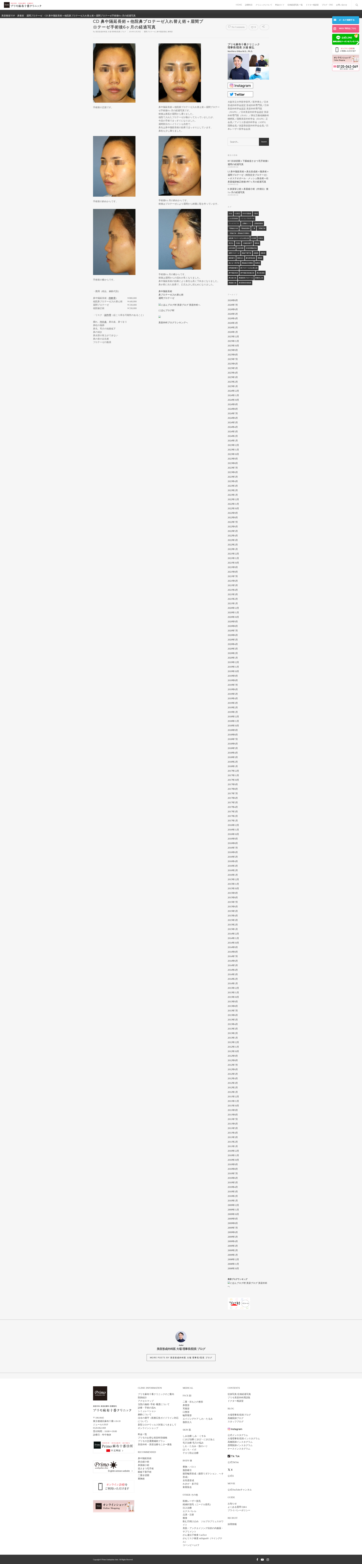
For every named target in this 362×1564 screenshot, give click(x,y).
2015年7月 (233, 902)
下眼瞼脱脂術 (245, 228)
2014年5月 (233, 965)
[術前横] (114, 276)
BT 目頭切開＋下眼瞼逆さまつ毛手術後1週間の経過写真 (248, 163)
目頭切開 (240, 248)
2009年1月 (233, 1255)
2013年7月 (233, 1010)
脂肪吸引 (232, 258)
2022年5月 (233, 531)
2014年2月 (233, 979)
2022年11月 (233, 504)
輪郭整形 (187, 1415)
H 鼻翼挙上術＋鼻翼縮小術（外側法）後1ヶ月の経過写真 (248, 191)
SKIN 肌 (187, 1430)
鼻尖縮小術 (232, 278)
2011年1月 (233, 1146)
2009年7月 (233, 1228)
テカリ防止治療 (191, 1453)
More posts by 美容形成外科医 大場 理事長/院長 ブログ (181, 1357)
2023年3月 (233, 486)
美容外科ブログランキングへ (173, 322)
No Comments (238, 27)
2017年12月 (233, 771)
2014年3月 (233, 974)
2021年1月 (233, 603)
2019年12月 (233, 662)
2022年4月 (233, 535)
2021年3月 (233, 594)
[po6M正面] (180, 103)
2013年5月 (233, 1019)
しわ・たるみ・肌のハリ (195, 1446)
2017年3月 (233, 811)
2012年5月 (233, 1074)
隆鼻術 (257, 263)
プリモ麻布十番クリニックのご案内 (156, 1394)
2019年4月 (233, 698)
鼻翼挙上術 (259, 278)
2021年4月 (233, 590)
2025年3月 (233, 377)
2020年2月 (233, 653)
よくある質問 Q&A (237, 1507)
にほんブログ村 (166, 310)
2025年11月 (233, 341)
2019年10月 (233, 671)
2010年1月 (233, 1200)
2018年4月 (233, 753)
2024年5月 (233, 422)
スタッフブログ (236, 1421)
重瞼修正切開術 (247, 263)
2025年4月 (233, 373)
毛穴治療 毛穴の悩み (193, 1443)
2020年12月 (233, 608)
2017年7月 (233, 793)
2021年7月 (233, 576)
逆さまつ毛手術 (234, 263)
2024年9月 (233, 404)
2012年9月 (233, 1056)
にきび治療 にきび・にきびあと (199, 1439)
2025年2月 (233, 382)
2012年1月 (233, 1092)
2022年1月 (233, 549)
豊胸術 (260, 258)
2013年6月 (233, 1015)
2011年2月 (233, 1142)
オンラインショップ (148, 1428)
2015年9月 (233, 893)
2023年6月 (233, 472)
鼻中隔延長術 (162, 32)
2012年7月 (233, 1065)
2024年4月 (233, 427)
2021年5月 (233, 585)
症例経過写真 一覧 (295, 5)
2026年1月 (233, 332)
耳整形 (186, 1408)
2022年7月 (233, 522)
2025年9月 (233, 350)
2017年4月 (233, 807)
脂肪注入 (240, 258)
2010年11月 (233, 1155)
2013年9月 (233, 1001)
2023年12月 (233, 445)
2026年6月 (233, 309)
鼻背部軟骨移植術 (245, 283)
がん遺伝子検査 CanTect (195, 1535)
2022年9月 (233, 513)
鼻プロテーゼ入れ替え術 (171, 294)
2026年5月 (233, 314)
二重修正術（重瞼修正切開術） (239, 233)
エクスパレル (189, 1511)
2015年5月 (233, 911)
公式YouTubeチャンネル (240, 1490)
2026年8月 (233, 300)
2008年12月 (233, 1259)
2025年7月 (233, 359)
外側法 (238, 243)
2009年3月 (233, 1246)
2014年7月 (233, 956)
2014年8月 (233, 952)
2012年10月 (233, 1051)
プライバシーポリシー (239, 1510)
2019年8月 (233, 680)
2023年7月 (233, 468)
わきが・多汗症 (191, 1484)
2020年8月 (233, 626)
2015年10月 (233, 888)
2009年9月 (233, 1218)
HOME (239, 5)
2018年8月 (233, 734)
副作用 (107, 315)
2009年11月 (233, 1209)
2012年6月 (233, 1069)
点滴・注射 (188, 1514)
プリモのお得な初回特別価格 (152, 1437)
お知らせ (232, 1503)
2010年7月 (233, 1173)
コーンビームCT (191, 1545)
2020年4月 (233, 644)
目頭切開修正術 (251, 248)
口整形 (186, 1412)
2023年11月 (233, 449)
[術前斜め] (114, 198)
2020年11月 (233, 612)
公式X (231, 1476)
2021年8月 (233, 572)
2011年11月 (233, 1101)
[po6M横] (180, 271)
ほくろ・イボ (189, 1449)
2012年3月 (233, 1083)
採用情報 (232, 1524)
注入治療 (187, 1508)
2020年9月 (233, 621)
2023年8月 (233, 463)
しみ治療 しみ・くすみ (194, 1436)
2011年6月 (233, 1123)
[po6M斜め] (180, 197)
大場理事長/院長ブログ (239, 1415)
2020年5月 (233, 639)
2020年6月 (233, 635)
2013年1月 (233, 1038)
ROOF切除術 (247, 213)
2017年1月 (233, 820)
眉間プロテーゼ (150, 32)
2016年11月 (233, 829)
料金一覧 (142, 1434)
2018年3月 (233, 757)
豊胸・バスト (189, 1467)
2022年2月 (233, 544)
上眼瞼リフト (246, 223)
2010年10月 (233, 1160)
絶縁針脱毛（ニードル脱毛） (197, 1504)
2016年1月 (233, 875)
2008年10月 (233, 1268)
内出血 (103, 322)
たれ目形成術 (233, 218)
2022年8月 (233, 517)
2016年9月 (233, 838)
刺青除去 (187, 1487)
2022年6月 (233, 526)
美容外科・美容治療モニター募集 (155, 1444)
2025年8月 (233, 354)
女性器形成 (188, 1480)
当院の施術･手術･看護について (154, 1404)
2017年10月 (233, 780)
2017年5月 (233, 802)
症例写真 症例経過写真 (239, 1394)
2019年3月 (233, 703)
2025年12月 (233, 336)
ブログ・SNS (327, 5)
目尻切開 (232, 248)
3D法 (230, 213)
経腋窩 (256, 253)
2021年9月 (233, 567)
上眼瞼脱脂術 (258, 223)
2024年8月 (233, 409)
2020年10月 (233, 617)
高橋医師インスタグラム (240, 1442)
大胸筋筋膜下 (247, 243)
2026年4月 (233, 318)
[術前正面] (114, 104)
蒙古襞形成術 (250, 258)
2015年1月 (233, 929)
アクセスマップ (146, 1401)
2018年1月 (233, 766)
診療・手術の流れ (147, 1408)
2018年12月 (233, 716)
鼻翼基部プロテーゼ (246, 278)
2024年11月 (233, 395)
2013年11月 (233, 992)
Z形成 (256, 213)
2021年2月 (233, 599)
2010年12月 (233, 1151)
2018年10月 (233, 725)
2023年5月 (233, 477)
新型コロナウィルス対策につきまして (157, 1424)
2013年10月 (233, 997)
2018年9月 (233, 730)
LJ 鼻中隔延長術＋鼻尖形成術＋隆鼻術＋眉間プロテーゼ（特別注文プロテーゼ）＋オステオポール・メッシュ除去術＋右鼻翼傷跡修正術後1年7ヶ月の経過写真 (248, 176)
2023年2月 (233, 490)
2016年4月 (233, 861)
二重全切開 (143, 1475)
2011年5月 (233, 1128)
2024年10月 (233, 400)
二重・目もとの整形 (193, 1402)
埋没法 (231, 243)
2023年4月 (233, 481)
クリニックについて (264, 5)
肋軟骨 (112, 298)
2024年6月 (233, 418)
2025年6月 (233, 363)
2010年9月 (233, 1164)
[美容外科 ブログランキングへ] (160, 319)
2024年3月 (233, 431)
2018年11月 (233, 721)
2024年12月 (233, 391)
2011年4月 (233, 1133)
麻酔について (144, 1414)
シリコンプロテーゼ (247, 218)
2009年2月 (233, 1250)
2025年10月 (233, 345)
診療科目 (248, 5)
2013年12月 (233, 988)
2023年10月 (233, 454)
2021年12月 (233, 553)
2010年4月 (233, 1187)
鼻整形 (170, 32)
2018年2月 (233, 762)
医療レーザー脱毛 (192, 1501)
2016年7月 (233, 848)
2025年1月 (233, 386)
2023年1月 (233, 495)
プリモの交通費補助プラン (151, 1441)
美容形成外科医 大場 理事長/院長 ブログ (110, 32)
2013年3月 (233, 1028)
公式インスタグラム (238, 1435)
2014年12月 (233, 933)
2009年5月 (233, 1237)
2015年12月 (233, 879)
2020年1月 (233, 658)
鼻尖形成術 (261, 273)
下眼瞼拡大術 (233, 228)
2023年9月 (233, 458)
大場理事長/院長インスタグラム (244, 1438)
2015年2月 (233, 924)
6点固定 (237, 213)
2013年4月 (233, 1024)
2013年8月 (233, 1006)
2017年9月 (233, 784)
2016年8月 (233, 843)
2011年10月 (233, 1105)
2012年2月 (233, 1087)
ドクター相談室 (312, 5)
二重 (253, 228)
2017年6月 (233, 798)
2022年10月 (233, 508)
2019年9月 (233, 676)
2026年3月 (233, 323)
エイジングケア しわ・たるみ (198, 1419)
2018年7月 (233, 739)
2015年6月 (233, 906)
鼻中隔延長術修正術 (247, 273)
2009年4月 (233, 1241)
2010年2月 (233, 1196)
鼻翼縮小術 (232, 283)
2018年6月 (233, 743)
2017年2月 (233, 816)
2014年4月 (233, 970)
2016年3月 (233, 866)
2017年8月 (233, 789)
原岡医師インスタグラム (240, 1445)
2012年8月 (233, 1060)
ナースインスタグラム (239, 1449)
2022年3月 (233, 540)
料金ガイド (279, 5)
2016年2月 (233, 870)
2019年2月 (233, 707)
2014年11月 (233, 938)
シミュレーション (147, 1411)
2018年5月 (233, 748)
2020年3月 (233, 648)
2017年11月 (233, 775)
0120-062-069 (99, 1428)
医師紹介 (142, 1397)
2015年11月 (233, 884)
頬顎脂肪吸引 (233, 268)
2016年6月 (233, 852)
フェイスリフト (234, 223)
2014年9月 (233, 947)
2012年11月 (233, 1047)
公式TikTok (233, 1462)
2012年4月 (233, 1078)
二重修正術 (261, 228)
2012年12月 (233, 1042)
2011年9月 (233, 1110)
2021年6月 (233, 581)
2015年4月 (233, 915)
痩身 (185, 1518)
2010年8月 (233, 1169)
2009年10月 (233, 1214)
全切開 (253, 238)
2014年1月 (233, 983)
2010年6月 (233, 1178)
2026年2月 (233, 327)
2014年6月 (233, 961)
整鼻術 (257, 243)
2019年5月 (233, 694)
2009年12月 (233, 1205)
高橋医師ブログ (236, 1418)
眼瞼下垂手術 (246, 253)
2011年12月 (233, 1096)
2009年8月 (233, 1223)
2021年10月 (233, 563)
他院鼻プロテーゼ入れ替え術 (239, 238)
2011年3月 (233, 1137)
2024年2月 (233, 436)
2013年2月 (233, 1033)
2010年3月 (233, 1191)
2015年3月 (233, 920)
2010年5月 (233, 1182)
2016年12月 (233, 825)
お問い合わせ (341, 5)
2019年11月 (233, 667)
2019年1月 (233, 712)
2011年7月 (233, 1119)
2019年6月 (233, 689)
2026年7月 (233, 305)
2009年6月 (233, 1232)
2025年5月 (233, 368)
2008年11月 (233, 1264)
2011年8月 (233, 1114)
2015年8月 (233, 897)
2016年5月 (233, 857)
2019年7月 (233, 685)
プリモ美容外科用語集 (239, 1397)
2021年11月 (233, 558)
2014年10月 (233, 943)
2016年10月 (233, 834)
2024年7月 (233, 413)
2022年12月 (233, 499)
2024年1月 (233, 440)
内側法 (260, 238)
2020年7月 (233, 630)
